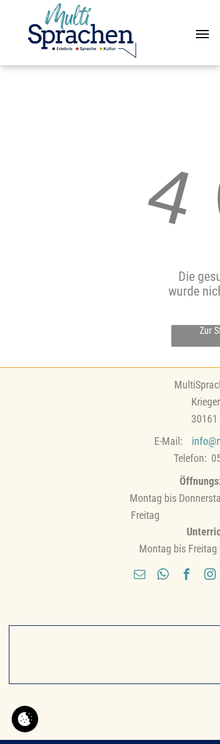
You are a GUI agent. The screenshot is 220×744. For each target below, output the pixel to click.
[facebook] (186, 576)
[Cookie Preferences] (25, 719)
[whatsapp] (163, 576)
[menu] (202, 34)
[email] (139, 576)
